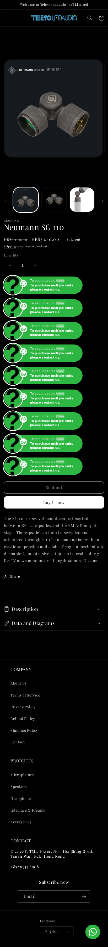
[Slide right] (102, 201)
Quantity (11, 255)
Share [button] (15, 576)
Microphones (22, 774)
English (51, 931)
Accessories (20, 821)
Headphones (21, 798)
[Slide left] (6, 201)
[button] (6, 18)
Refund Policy (22, 718)
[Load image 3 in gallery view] (82, 199)
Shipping (10, 246)
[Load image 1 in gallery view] (26, 199)
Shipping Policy (24, 730)
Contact (17, 741)
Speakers (18, 786)
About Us (18, 683)
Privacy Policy (22, 706)
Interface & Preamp (28, 810)
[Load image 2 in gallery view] (54, 199)
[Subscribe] (84, 896)
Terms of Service (25, 695)
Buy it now (54, 502)
